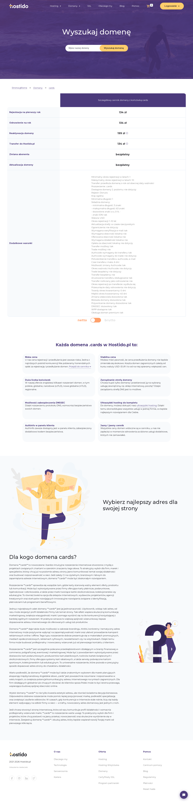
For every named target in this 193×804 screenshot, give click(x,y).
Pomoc (135, 6)
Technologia (60, 765)
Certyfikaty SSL (106, 777)
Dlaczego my (105, 6)
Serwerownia (60, 771)
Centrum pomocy (152, 765)
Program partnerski (108, 783)
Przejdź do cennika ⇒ (80, 366)
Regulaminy (149, 777)
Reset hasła (149, 789)
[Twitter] (35, 779)
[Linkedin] (27, 779)
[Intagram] (20, 779)
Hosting (102, 759)
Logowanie (171, 6)
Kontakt (147, 759)
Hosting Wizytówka (108, 765)
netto (82, 320)
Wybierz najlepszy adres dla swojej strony (140, 505)
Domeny (38, 88)
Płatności (148, 783)
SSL (89, 6)
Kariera (57, 777)
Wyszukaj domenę (114, 48)
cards (51, 88)
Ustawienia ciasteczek (18, 767)
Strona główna (19, 88)
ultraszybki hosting (147, 405)
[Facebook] (13, 779)
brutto (110, 320)
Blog (122, 6)
